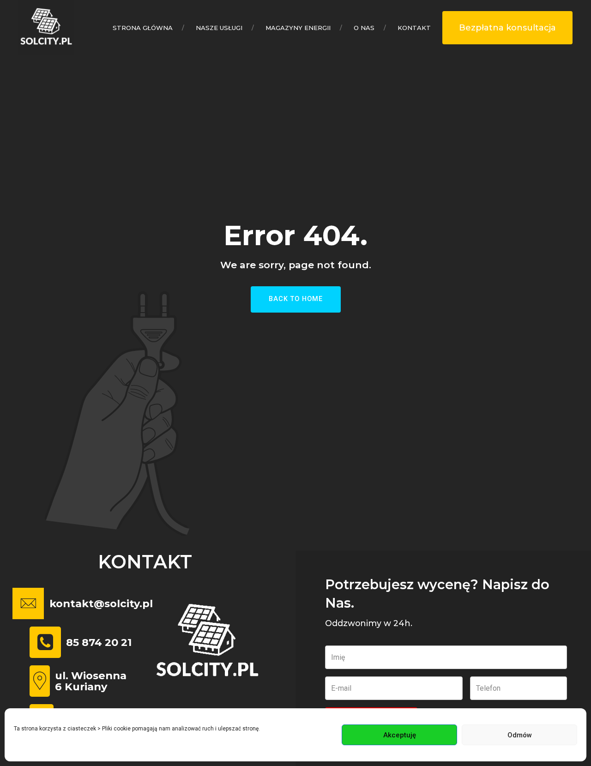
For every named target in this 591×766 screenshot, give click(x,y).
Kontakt (414, 27)
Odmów (519, 735)
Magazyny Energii (298, 27)
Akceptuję (399, 735)
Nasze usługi (219, 27)
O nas (364, 27)
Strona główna (143, 27)
